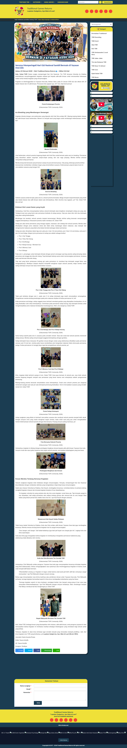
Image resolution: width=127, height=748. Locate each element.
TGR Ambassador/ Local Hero (99, 53)
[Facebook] (96, 11)
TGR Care (94, 70)
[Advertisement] (51, 667)
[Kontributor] (101, 129)
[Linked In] (106, 11)
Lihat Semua (63, 740)
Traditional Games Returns (65, 745)
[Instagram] (87, 11)
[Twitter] (101, 11)
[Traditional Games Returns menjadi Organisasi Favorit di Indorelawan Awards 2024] (101, 132)
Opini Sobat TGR (96, 73)
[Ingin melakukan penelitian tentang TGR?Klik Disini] (101, 93)
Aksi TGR (94, 45)
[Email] (91, 11)
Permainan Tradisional (99, 33)
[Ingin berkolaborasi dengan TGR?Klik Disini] (101, 86)
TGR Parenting (96, 37)
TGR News (95, 77)
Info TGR (94, 48)
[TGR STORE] (101, 126)
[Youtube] (110, 11)
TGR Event (95, 41)
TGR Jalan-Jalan (96, 58)
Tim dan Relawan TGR (98, 62)
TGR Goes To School (98, 66)
